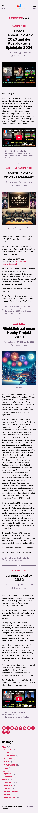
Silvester (14, 560)
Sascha (14, 53)
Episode (7, 774)
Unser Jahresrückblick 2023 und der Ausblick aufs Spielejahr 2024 (19, 39)
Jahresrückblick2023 (24, 153)
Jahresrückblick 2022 (19, 577)
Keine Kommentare (20, 56)
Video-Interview (11, 791)
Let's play (8, 782)
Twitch (13, 313)
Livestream (28, 311)
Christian (17, 151)
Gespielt (7, 750)
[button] (33, 728)
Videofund (8, 794)
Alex (17, 558)
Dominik (24, 151)
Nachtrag (8, 759)
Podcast (5, 771)
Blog (8, 168)
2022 (7, 712)
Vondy (20, 560)
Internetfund (9, 756)
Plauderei (16, 26)
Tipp (6, 768)
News (6, 762)
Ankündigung (25, 306)
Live (22, 311)
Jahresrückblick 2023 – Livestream (19, 175)
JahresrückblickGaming (13, 155)
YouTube (8, 158)
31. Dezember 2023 (27, 342)
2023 (7, 151)
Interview (8, 777)
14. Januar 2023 (27, 585)
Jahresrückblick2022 (12, 715)
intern (14, 168)
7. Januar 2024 (27, 53)
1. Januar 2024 (27, 182)
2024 (11, 151)
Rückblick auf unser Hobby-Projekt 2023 (19, 332)
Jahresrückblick (10, 153)
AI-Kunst (17, 306)
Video (23, 26)
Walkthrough (9, 797)
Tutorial (7, 788)
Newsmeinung (10, 765)
